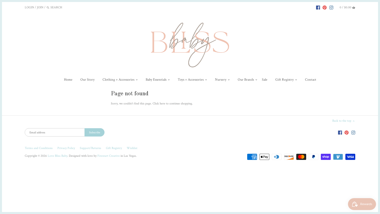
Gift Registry (114, 148)
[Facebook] (318, 7)
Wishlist (132, 148)
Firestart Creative (108, 156)
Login (29, 7)
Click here (159, 103)
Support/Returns (90, 148)
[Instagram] (331, 7)
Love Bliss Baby (57, 156)
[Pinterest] (325, 7)
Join (40, 7)
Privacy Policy (66, 148)
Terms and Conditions (39, 148)
